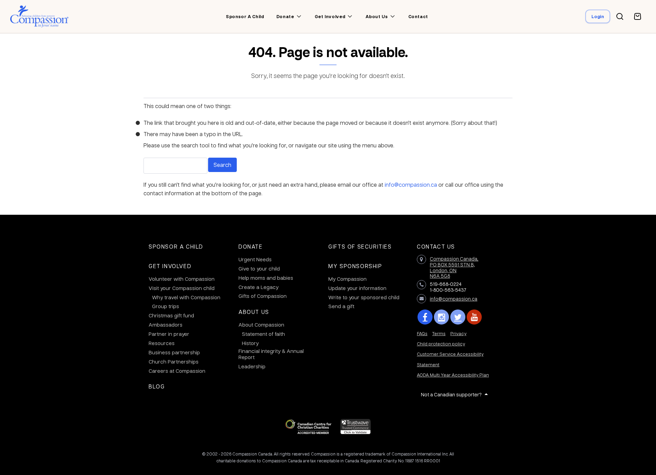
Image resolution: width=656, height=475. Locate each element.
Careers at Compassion (177, 371)
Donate (250, 246)
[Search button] (620, 16)
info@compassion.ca (411, 184)
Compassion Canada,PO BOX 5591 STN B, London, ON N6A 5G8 (454, 267)
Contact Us (436, 246)
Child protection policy (441, 343)
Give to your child (259, 268)
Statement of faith (263, 334)
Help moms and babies (265, 278)
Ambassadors (165, 324)
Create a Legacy (258, 287)
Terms (439, 333)
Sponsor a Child (176, 246)
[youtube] (474, 317)
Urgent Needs (255, 259)
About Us (253, 311)
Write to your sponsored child (363, 297)
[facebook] (425, 317)
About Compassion (261, 324)
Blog (157, 386)
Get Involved (170, 265)
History (250, 343)
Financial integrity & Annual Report (271, 354)
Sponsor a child (245, 16)
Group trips (165, 306)
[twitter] (457, 317)
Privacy (458, 333)
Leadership (251, 366)
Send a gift (341, 306)
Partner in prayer (169, 334)
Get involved (330, 16)
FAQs (422, 333)
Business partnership (174, 352)
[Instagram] (441, 317)
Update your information (357, 288)
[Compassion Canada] (39, 16)
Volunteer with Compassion (182, 279)
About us (376, 16)
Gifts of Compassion (262, 296)
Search (222, 164)
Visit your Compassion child (182, 288)
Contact (418, 16)
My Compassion (347, 279)
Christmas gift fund (171, 315)
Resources (162, 343)
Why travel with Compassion (186, 297)
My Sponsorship (355, 265)
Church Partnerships (174, 361)
